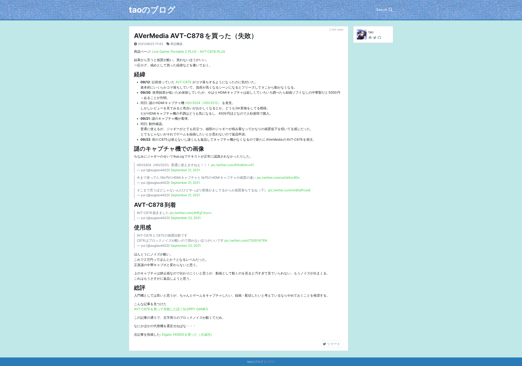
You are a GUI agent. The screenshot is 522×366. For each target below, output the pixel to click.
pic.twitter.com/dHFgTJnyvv (191, 213)
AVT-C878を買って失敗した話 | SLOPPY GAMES (171, 309)
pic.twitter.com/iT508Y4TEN (246, 240)
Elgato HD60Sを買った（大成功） (188, 334)
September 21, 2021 (185, 170)
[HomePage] (370, 37)
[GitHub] (379, 37)
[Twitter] (374, 37)
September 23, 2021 (186, 218)
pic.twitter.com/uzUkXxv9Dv (278, 178)
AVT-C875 (183, 82)
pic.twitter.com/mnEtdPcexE (289, 190)
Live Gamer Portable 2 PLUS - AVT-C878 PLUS (188, 51)
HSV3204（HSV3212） (203, 103)
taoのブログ (152, 10)
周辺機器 (176, 44)
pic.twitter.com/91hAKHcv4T (232, 165)
